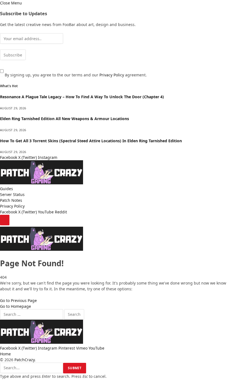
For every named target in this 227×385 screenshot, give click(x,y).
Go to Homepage (15, 306)
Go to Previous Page (18, 300)
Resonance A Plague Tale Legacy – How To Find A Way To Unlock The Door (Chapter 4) (82, 96)
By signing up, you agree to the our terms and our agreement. (75, 74)
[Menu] (4, 220)
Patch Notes (11, 200)
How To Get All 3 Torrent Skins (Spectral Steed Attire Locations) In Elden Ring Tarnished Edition (91, 140)
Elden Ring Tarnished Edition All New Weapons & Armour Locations (64, 118)
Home (5, 353)
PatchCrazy (24, 359)
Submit (74, 368)
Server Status (12, 194)
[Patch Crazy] (41, 182)
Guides (6, 188)
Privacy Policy (111, 74)
